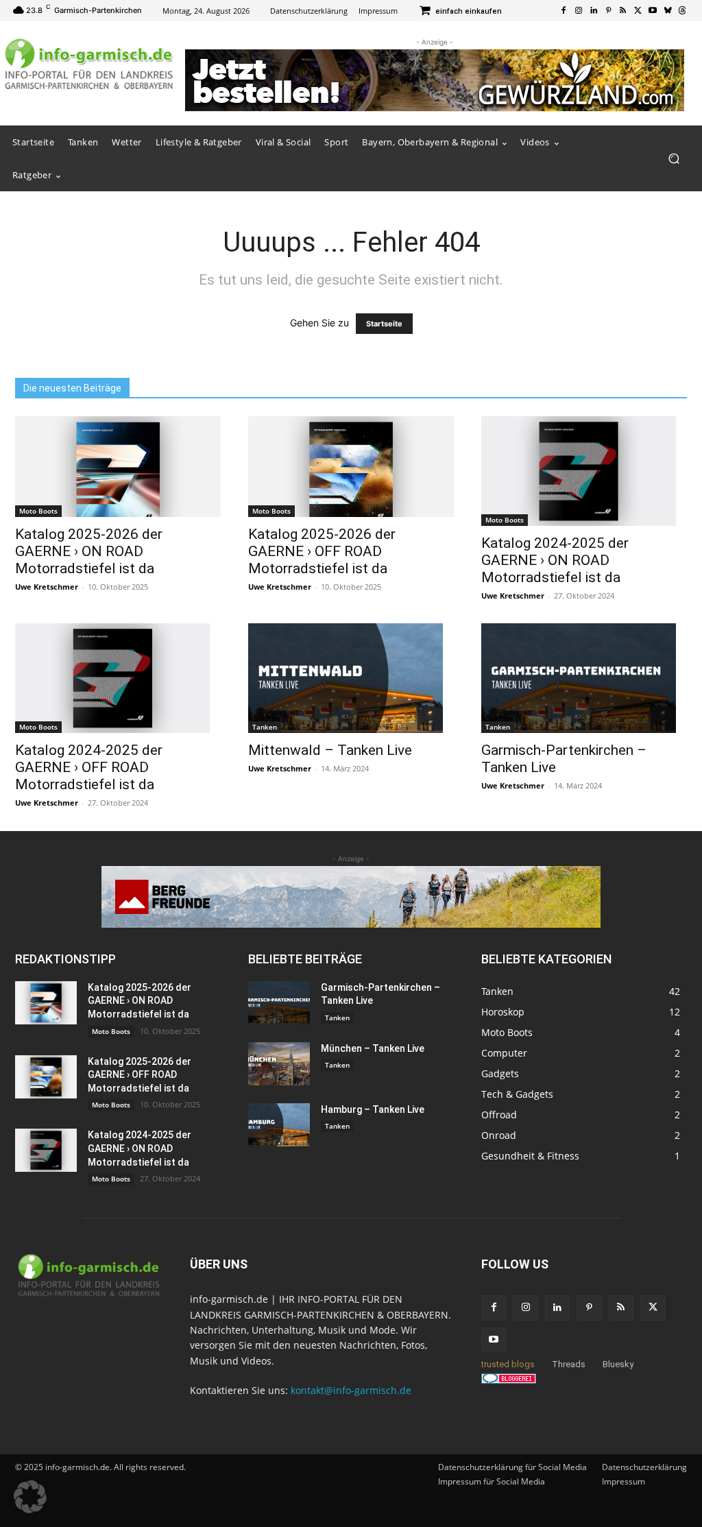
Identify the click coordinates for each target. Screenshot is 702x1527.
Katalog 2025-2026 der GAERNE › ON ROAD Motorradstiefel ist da (88, 551)
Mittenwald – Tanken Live (330, 750)
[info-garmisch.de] (88, 65)
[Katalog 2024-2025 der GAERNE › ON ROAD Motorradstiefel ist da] (584, 471)
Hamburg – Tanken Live (372, 1109)
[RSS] (623, 11)
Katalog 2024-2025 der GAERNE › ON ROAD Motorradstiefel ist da (555, 560)
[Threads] (682, 11)
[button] (673, 159)
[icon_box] (460, 12)
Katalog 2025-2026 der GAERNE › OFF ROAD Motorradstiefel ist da (322, 551)
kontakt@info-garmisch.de (351, 1390)
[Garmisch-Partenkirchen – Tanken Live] (584, 678)
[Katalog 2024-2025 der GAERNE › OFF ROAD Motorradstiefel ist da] (118, 678)
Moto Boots (38, 511)
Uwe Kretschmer (46, 586)
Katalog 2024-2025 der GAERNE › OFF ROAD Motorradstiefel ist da (88, 767)
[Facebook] (564, 11)
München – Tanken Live (372, 1048)
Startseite (384, 323)
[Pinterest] (608, 11)
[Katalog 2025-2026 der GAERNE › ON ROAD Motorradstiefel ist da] (118, 466)
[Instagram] (578, 11)
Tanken (264, 727)
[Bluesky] (667, 11)
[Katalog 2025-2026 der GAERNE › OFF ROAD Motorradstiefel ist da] (351, 466)
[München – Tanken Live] (279, 1063)
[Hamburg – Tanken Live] (279, 1124)
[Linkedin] (593, 11)
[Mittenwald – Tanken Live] (351, 678)
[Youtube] (652, 11)
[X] (638, 11)
